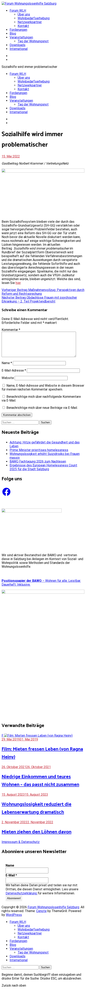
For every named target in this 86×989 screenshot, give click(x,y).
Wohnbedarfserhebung (34, 18)
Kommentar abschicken (17, 414)
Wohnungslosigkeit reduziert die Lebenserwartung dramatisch (36, 808)
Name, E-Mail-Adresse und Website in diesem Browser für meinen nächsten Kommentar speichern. (43, 387)
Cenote (41, 911)
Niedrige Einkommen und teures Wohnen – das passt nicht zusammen (40, 781)
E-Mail (11, 875)
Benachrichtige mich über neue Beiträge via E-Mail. (42, 408)
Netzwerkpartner (30, 22)
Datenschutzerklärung (22, 893)
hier (18, 283)
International (19, 49)
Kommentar (11, 330)
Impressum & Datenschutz (21, 842)
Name (7, 363)
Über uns (24, 14)
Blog (13, 33)
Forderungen (18, 30)
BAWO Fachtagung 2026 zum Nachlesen (38, 461)
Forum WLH (18, 10)
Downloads (17, 45)
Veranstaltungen (21, 37)
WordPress (14, 915)
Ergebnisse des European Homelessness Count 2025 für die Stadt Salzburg (43, 467)
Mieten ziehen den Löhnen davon (36, 832)
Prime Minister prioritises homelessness (39, 450)
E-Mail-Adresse (14, 370)
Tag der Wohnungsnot (33, 41)
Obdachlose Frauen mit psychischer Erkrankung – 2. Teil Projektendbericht (39, 299)
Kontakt (23, 26)
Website (8, 378)
